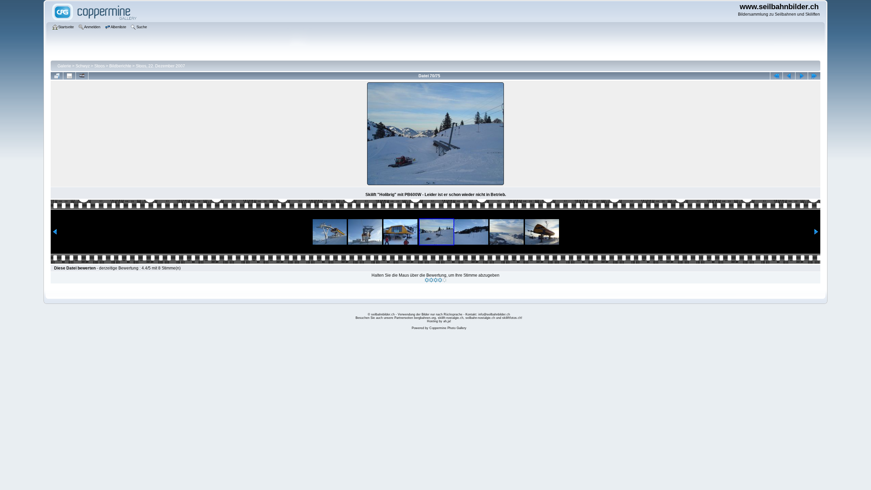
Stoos (99, 66)
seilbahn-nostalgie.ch (480, 318)
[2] (431, 280)
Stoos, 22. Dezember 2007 (160, 66)
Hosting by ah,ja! (439, 321)
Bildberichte (120, 66)
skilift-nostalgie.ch (450, 318)
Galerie (64, 66)
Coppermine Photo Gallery (447, 328)
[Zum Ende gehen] (814, 76)
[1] (427, 280)
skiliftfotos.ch (511, 318)
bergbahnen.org (425, 318)
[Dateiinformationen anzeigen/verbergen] (69, 76)
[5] (444, 280)
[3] (435, 280)
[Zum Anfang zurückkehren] (776, 76)
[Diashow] (82, 76)
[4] (440, 280)
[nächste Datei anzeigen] (801, 76)
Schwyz (83, 66)
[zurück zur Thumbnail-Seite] (57, 76)
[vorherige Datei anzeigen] (789, 76)
